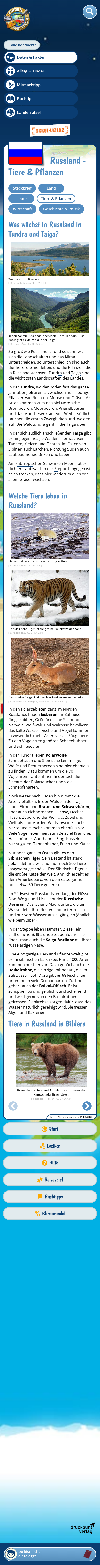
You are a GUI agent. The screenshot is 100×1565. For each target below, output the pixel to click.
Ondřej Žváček (21, 343)
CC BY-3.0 (39, 283)
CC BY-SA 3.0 (34, 632)
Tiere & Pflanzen (56, 198)
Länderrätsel (29, 112)
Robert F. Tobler (45, 1098)
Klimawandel (53, 1213)
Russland (39, 351)
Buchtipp (25, 98)
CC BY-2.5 (37, 343)
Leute (21, 198)
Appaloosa (19, 632)
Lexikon (53, 1145)
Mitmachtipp (29, 84)
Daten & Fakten (31, 57)
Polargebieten (34, 709)
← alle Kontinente (22, 45)
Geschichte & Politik (61, 209)
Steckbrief (22, 188)
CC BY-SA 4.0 (63, 1098)
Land (51, 188)
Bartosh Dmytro (22, 283)
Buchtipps (54, 1196)
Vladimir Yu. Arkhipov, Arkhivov (31, 701)
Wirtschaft (22, 209)
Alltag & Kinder (30, 71)
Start (53, 1129)
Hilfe (53, 1162)
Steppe (60, 468)
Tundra (55, 372)
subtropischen (29, 463)
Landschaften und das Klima (49, 356)
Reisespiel (53, 1179)
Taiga (76, 372)
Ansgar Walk (20, 565)
